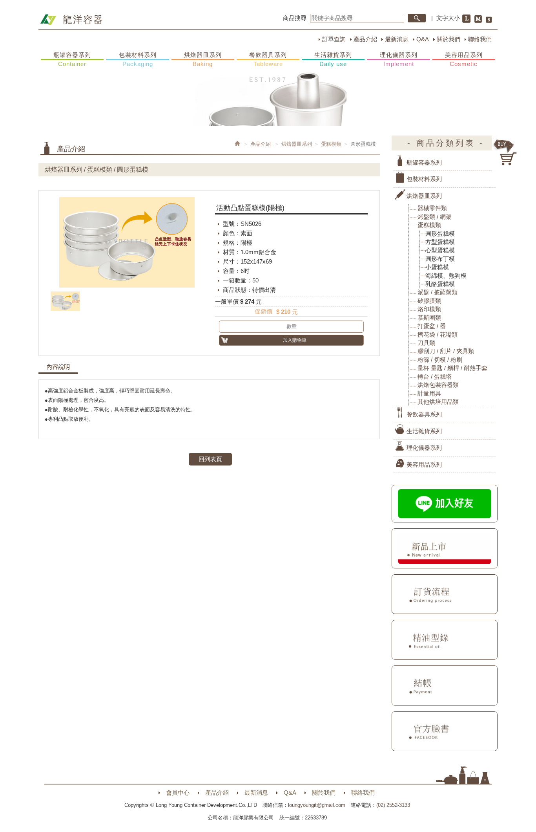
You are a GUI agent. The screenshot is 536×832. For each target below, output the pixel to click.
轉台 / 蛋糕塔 (434, 376)
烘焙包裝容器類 (438, 384)
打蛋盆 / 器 (431, 326)
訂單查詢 (334, 39)
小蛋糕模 (437, 267)
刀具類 (426, 342)
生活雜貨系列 (333, 59)
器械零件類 (432, 208)
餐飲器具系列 (268, 59)
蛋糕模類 (331, 144)
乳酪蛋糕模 (440, 283)
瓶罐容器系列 (72, 59)
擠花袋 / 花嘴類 (437, 334)
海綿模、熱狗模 (446, 275)
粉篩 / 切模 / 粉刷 (439, 359)
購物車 (505, 152)
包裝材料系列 (138, 59)
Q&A (422, 39)
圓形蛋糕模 (440, 233)
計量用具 (429, 393)
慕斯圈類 (429, 317)
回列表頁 (210, 459)
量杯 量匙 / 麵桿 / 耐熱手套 (452, 368)
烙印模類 (429, 309)
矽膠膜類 (429, 300)
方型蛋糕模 (440, 241)
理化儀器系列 (398, 59)
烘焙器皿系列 (203, 59)
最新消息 (396, 39)
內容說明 (58, 367)
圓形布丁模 (440, 258)
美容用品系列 (464, 59)
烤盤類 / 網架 (434, 216)
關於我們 (448, 39)
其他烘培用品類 (438, 401)
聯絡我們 (480, 39)
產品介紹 (365, 39)
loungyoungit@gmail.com (316, 805)
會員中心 (178, 792)
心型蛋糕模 (440, 250)
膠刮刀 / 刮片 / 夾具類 (445, 351)
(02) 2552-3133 (393, 805)
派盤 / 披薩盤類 (437, 292)
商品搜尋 (294, 18)
